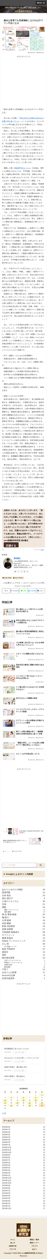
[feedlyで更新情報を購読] (24, 571)
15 (36, 1100)
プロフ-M (12, 1249)
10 (5, 1100)
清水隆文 (17, 558)
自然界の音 (13, 1246)
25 (11, 1105)
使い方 (12, 1243)
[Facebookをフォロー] (21, 571)
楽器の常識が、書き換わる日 (15, 1067)
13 (23, 1100)
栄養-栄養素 (7, 578)
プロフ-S (34, 1246)
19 (17, 1103)
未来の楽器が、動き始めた (14, 1076)
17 (5, 1103)
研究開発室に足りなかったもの (16, 1049)
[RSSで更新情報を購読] (27, 571)
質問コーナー (34, 1243)
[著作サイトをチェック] (15, 571)
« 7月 (4, 1113)
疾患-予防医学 (19, 578)
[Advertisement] (23, 81)
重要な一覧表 (34, 1239)
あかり (34, 1249)
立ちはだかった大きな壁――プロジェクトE (21, 1058)
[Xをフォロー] (18, 571)
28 (29, 1105)
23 (42, 1103)
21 (29, 1103)
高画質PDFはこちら (22, 168)
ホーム (12, 1239)
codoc (42, 549)
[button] (41, 590)
